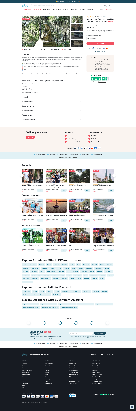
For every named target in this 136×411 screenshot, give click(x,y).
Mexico (47, 376)
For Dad (57, 291)
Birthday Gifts (37, 9)
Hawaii (73, 268)
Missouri (107, 268)
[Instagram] (104, 354)
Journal (24, 379)
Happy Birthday (96, 363)
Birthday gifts (72, 363)
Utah (85, 275)
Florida (59, 268)
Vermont (103, 275)
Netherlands (48, 383)
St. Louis (25, 271)
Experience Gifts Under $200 (104, 304)
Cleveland (84, 271)
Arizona (102, 264)
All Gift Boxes (46, 9)
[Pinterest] (112, 354)
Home (23, 13)
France (101, 278)
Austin (62, 275)
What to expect (27, 111)
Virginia (110, 275)
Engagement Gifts (73, 372)
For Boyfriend (65, 291)
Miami (78, 264)
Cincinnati (75, 271)
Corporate (90, 9)
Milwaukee (64, 278)
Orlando (66, 268)
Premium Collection (97, 383)
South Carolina (36, 275)
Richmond (26, 278)
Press (23, 385)
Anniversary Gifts (73, 370)
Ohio (68, 271)
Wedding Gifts (27, 9)
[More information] (105, 16)
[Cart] (112, 5)
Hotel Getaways (56, 9)
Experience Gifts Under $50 (30, 304)
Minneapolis (98, 268)
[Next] (68, 31)
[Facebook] (102, 354)
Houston (64, 264)
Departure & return (28, 106)
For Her (35, 291)
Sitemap (44, 402)
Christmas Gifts (73, 365)
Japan (79, 278)
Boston (49, 264)
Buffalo (42, 271)
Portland (99, 271)
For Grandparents (36, 294)
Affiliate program (26, 374)
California (25, 268)
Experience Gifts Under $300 (31, 307)
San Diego (86, 264)
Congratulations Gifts (74, 381)
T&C (23, 381)
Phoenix (109, 264)
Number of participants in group (93, 35)
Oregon (92, 271)
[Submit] (105, 5)
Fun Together (95, 365)
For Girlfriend (76, 291)
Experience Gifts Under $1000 (69, 307)
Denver (52, 268)
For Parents (96, 291)
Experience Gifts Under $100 (67, 304)
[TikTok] (110, 354)
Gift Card (82, 9)
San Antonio (77, 275)
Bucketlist (95, 370)
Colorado (44, 268)
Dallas (24, 264)
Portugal (86, 278)
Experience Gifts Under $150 (85, 304)
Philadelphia (108, 271)
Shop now (30, 137)
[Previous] (22, 175)
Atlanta (69, 275)
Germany (47, 379)
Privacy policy (25, 383)
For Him (42, 291)
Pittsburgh (26, 275)
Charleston (46, 275)
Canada (72, 278)
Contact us (25, 365)
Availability (25, 97)
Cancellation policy (28, 119)
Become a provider (27, 370)
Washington (35, 278)
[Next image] (77, 46)
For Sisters (47, 294)
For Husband (86, 291)
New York (94, 264)
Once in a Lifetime (97, 374)
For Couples (26, 291)
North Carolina (51, 271)
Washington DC (45, 278)
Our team (24, 363)
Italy (46, 374)
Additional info (27, 115)
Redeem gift (109, 9)
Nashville (55, 275)
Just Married (95, 368)
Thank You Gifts (73, 383)
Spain (46, 381)
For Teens (25, 294)
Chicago (41, 264)
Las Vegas (56, 264)
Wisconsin (55, 278)
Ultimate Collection (97, 381)
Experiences (29, 13)
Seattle (72, 264)
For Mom (49, 291)
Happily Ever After (97, 376)
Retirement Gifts (73, 379)
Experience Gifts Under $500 (50, 307)
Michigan (80, 268)
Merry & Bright (96, 372)
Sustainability (25, 372)
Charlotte (61, 271)
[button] (66, 9)
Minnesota (89, 268)
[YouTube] (107, 354)
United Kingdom (27, 282)
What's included (27, 102)
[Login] (109, 5)
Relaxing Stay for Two (98, 379)
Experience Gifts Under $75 (48, 304)
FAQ (23, 387)
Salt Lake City (93, 275)
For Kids (104, 291)
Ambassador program (27, 376)
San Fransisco (35, 268)
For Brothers (56, 294)
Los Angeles (33, 264)
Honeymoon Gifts (73, 374)
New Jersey (34, 271)
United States (49, 363)
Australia (94, 278)
